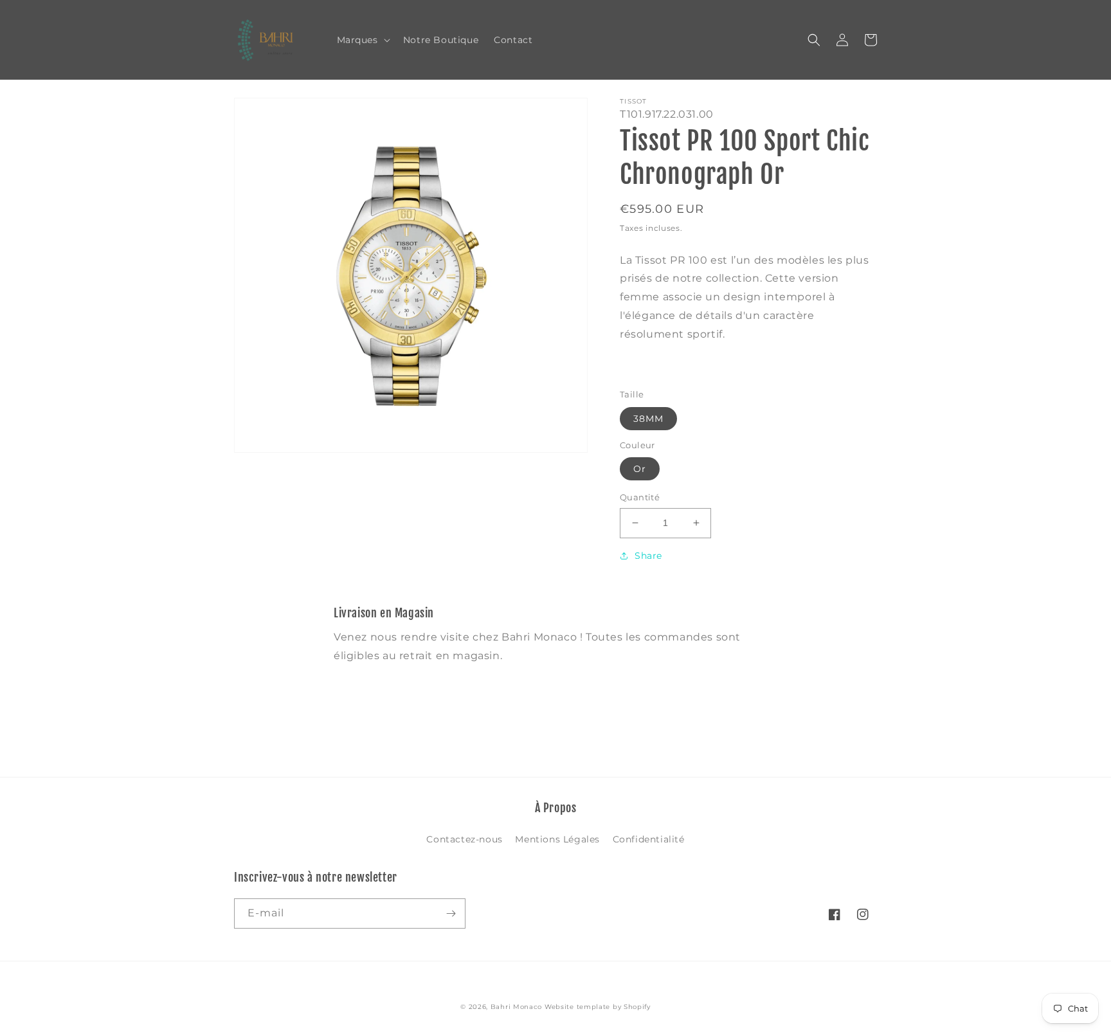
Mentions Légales (557, 839)
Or (639, 469)
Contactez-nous (464, 839)
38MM (648, 418)
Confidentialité (649, 839)
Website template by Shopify (598, 1007)
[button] (362, 39)
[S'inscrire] (451, 913)
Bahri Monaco (516, 1007)
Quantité (640, 497)
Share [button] (648, 555)
